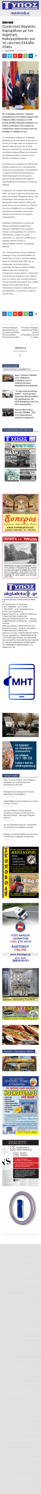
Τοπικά (18, 19)
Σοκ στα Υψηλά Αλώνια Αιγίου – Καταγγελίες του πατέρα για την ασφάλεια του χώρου (20, 826)
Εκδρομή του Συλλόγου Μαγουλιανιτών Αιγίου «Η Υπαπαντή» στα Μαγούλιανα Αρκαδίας (21, 835)
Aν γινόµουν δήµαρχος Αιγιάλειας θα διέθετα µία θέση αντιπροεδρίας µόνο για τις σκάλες (29, 332)
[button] (38, 13)
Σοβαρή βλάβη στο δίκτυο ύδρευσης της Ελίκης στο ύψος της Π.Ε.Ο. (21, 802)
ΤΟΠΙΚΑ (11, 19)
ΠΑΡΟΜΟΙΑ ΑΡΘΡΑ (11, 366)
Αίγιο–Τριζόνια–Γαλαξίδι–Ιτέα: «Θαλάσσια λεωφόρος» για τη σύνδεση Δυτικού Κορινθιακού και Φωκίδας (26, 380)
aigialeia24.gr (9, 51)
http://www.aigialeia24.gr (20, 351)
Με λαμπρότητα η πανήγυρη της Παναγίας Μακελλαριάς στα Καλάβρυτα (19, 793)
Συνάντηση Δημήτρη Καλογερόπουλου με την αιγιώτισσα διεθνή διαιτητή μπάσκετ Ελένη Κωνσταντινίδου (11, 332)
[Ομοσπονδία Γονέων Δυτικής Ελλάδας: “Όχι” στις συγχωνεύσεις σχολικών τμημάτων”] (8, 412)
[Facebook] (20, 355)
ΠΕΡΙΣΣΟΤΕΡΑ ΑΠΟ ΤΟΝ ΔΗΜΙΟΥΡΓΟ (17, 369)
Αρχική (4, 19)
